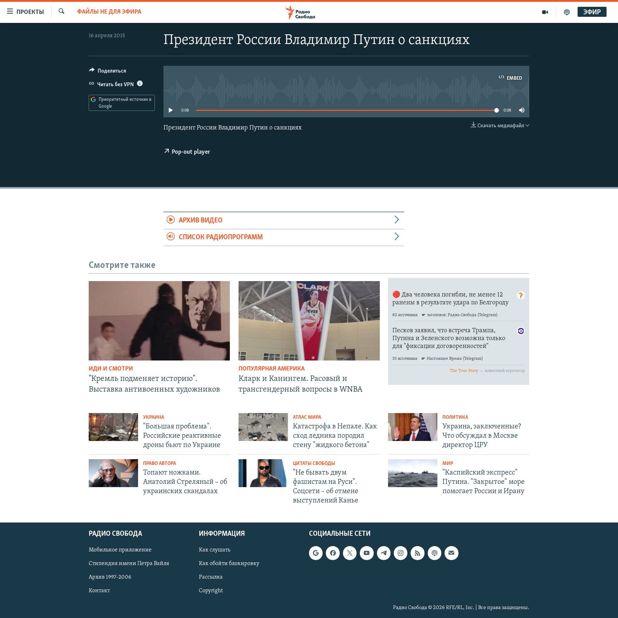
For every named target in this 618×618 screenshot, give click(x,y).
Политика (455, 417)
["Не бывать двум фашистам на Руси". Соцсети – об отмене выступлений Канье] (263, 473)
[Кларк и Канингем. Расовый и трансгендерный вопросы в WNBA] (309, 320)
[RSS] (417, 553)
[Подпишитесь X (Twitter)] (350, 553)
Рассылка (211, 577)
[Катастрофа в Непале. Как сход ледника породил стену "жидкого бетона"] (263, 427)
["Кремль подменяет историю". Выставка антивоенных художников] (159, 320)
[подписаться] (451, 553)
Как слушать (214, 550)
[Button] (107, 72)
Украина (153, 417)
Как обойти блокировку (229, 563)
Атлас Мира (307, 417)
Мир (447, 463)
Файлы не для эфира (109, 12)
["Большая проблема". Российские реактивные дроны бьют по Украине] (113, 427)
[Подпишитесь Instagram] (400, 553)
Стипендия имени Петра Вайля (129, 563)
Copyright (211, 591)
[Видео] (545, 12)
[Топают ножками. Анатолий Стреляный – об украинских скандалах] (113, 473)
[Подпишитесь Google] (316, 553)
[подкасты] (567, 12)
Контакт (99, 591)
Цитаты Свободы (314, 463)
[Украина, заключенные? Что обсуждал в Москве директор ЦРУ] (412, 427)
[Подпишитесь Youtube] (366, 553)
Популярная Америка (272, 369)
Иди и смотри (111, 369)
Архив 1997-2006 (110, 577)
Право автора (159, 463)
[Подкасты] (434, 553)
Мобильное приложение (120, 550)
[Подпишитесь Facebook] (332, 553)
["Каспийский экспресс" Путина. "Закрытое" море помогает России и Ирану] (412, 473)
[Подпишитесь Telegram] (384, 553)
